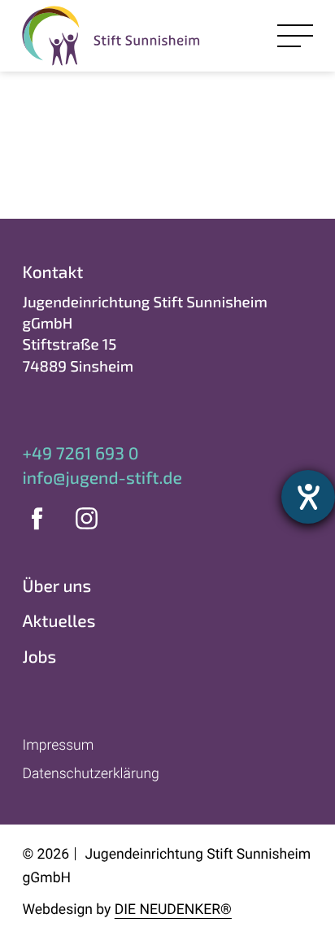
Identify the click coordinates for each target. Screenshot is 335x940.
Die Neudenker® (173, 910)
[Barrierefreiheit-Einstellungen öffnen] (308, 497)
